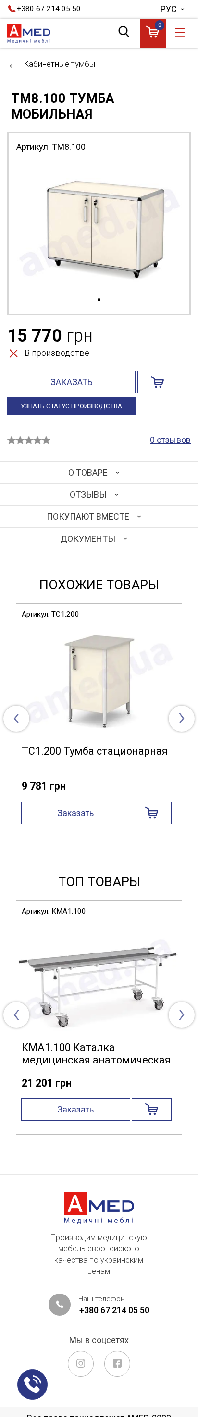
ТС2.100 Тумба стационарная (103, 751)
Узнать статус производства (71, 406)
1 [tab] (99, 300)
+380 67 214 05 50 (49, 8)
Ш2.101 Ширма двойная (89, 1047)
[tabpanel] (99, 227)
